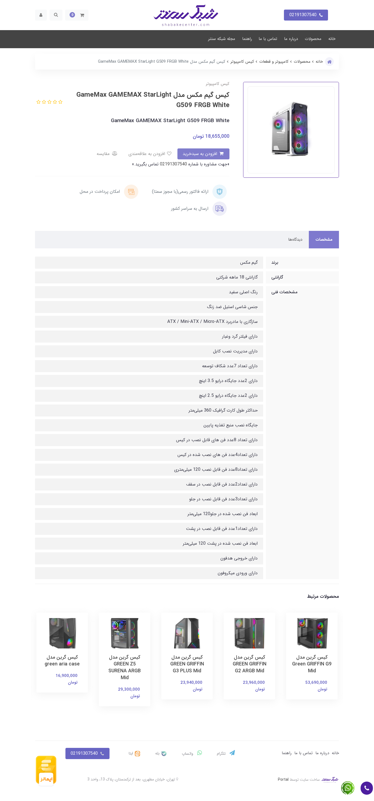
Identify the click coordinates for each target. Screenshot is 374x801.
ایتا (131, 753)
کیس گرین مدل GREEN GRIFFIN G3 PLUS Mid (187, 664)
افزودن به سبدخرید (200, 153)
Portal (283, 780)
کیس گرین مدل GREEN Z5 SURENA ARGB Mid (124, 667)
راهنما (247, 39)
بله (158, 753)
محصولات (313, 39)
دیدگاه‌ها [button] (295, 239)
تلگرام (222, 754)
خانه (331, 39)
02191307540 (173, 164)
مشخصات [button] (323, 239)
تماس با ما (268, 39)
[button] (76, 15)
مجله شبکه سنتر (221, 39)
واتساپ (188, 754)
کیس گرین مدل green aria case (62, 661)
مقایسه (104, 153)
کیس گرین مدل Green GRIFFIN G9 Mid (312, 664)
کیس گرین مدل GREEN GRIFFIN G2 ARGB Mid (249, 664)
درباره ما (291, 39)
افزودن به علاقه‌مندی (147, 153)
